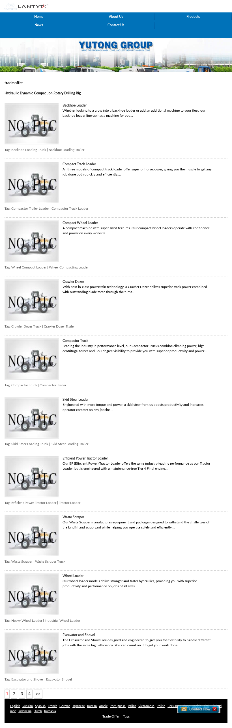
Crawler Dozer (73, 281)
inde (13, 711)
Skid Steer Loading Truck (29, 444)
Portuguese (118, 706)
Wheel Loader (73, 576)
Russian (27, 706)
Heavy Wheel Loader (26, 620)
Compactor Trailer (53, 385)
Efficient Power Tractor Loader (85, 458)
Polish (161, 706)
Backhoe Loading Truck (28, 149)
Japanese (78, 706)
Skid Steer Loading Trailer (69, 444)
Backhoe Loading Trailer (66, 149)
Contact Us (116, 25)
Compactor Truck (75, 341)
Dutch (38, 711)
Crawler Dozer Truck (26, 326)
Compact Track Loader (79, 164)
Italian (132, 706)
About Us (116, 16)
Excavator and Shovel (79, 635)
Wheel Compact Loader (28, 267)
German (64, 706)
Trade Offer (110, 716)
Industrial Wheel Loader (62, 620)
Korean (92, 706)
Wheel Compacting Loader (69, 267)
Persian (172, 706)
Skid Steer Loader (76, 399)
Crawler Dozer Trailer (59, 326)
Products (193, 16)
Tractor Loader (69, 502)
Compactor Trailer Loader (30, 208)
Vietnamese (146, 706)
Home (38, 16)
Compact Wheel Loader (80, 223)
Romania (50, 711)
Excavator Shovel (59, 679)
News (39, 25)
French (52, 706)
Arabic (103, 706)
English (15, 706)
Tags (126, 716)
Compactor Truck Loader (69, 208)
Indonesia (24, 711)
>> (38, 694)
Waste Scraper (73, 517)
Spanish (40, 706)
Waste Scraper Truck (50, 561)
